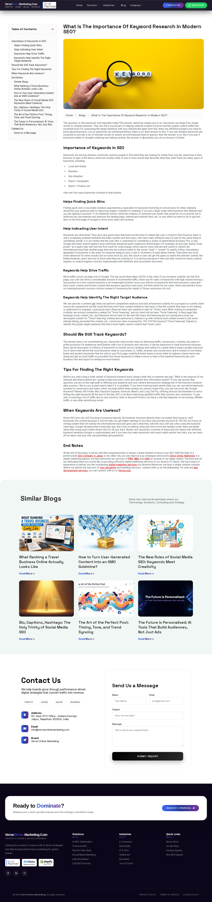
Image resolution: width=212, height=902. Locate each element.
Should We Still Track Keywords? (29, 65)
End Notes (17, 77)
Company (135, 5)
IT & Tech (124, 850)
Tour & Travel (126, 863)
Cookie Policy (191, 894)
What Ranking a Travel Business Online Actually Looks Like (31, 87)
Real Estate (124, 846)
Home (79, 5)
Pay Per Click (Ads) (81, 850)
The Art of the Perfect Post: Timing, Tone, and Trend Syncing (33, 116)
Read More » (27, 573)
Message (117, 724)
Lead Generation (80, 859)
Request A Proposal (178, 808)
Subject (116, 709)
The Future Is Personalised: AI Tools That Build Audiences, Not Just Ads (34, 123)
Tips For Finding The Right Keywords (31, 69)
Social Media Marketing (84, 854)
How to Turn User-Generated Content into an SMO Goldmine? (34, 94)
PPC (130, 458)
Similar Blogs (21, 81)
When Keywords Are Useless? (28, 73)
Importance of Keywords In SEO (28, 41)
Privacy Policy (147, 894)
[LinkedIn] (16, 873)
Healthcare (124, 854)
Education (124, 859)
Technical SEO (79, 846)
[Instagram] (24, 873)
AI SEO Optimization (82, 841)
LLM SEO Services (81, 863)
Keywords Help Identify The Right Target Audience (32, 59)
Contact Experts (174, 850)
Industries (108, 5)
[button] (52, 29)
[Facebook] (8, 873)
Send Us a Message (25, 132)
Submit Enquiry (147, 756)
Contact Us (173, 5)
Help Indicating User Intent (28, 49)
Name (115, 695)
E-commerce (125, 841)
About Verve (172, 841)
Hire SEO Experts (174, 854)
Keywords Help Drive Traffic (29, 53)
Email (151, 695)
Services (92, 5)
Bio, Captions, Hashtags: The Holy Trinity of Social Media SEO (32, 109)
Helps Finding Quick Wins (28, 45)
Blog (123, 5)
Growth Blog (172, 846)
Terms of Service (169, 894)
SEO (136, 458)
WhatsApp (198, 5)
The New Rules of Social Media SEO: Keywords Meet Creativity (34, 102)
